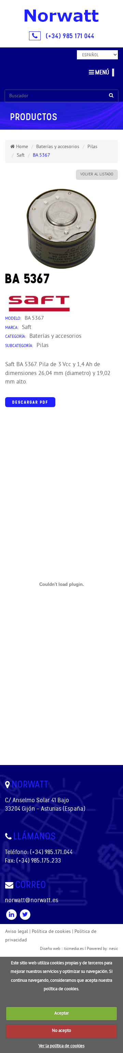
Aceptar (61, 1013)
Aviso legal (16, 932)
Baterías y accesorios (57, 147)
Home (21, 147)
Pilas (92, 147)
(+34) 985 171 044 (70, 36)
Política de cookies (51, 932)
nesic (113, 949)
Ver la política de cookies (61, 1046)
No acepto (61, 1031)
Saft (21, 155)
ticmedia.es (74, 949)
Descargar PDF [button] (30, 402)
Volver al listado (96, 174)
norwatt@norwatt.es (31, 900)
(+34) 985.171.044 (51, 852)
